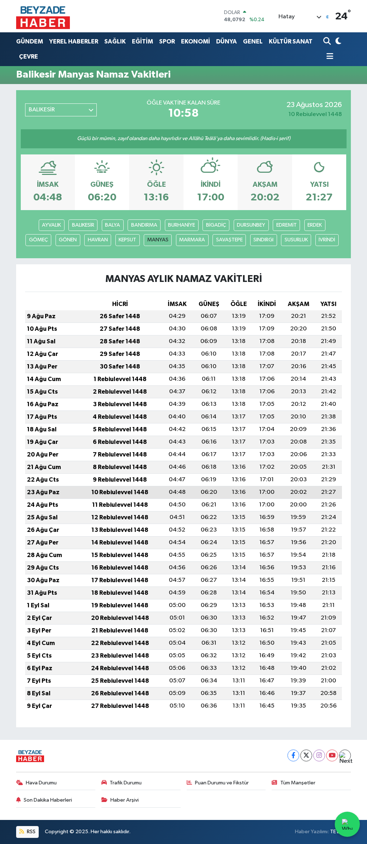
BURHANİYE (181, 225)
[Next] (345, 755)
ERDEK (315, 225)
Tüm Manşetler (297, 782)
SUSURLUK (296, 239)
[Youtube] (332, 755)
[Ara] (327, 41)
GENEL (253, 41)
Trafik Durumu (126, 782)
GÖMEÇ (38, 239)
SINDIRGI (263, 239)
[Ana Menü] (328, 57)
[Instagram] (319, 755)
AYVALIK (51, 225)
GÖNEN (68, 239)
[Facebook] (293, 755)
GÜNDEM (29, 41)
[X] (306, 755)
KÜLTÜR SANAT (291, 41)
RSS (30, 831)
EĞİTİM (142, 41)
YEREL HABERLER (73, 41)
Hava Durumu (41, 782)
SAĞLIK (115, 41)
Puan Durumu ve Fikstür (222, 782)
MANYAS (157, 239)
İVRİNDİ (327, 239)
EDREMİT (286, 225)
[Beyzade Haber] (43, 16)
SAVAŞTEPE (229, 239)
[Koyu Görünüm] (337, 41)
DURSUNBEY (251, 225)
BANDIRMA (144, 225)
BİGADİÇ (216, 225)
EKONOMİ (195, 41)
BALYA (112, 225)
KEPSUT (127, 239)
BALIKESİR (83, 225)
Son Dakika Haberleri (48, 800)
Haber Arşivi (124, 800)
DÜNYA (226, 41)
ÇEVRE (28, 57)
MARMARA (192, 239)
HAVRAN (98, 239)
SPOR (167, 41)
